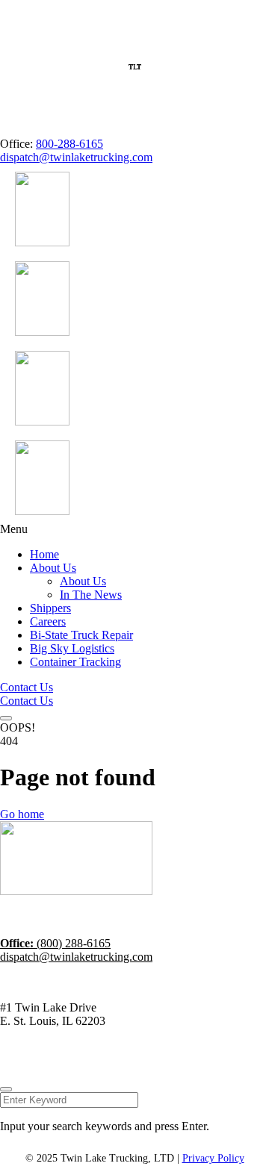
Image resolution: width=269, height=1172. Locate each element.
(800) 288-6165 (55, 943)
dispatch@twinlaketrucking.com (76, 157)
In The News (91, 594)
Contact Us (26, 687)
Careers (48, 621)
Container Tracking (75, 661)
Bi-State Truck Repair (81, 635)
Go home (22, 814)
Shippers (50, 608)
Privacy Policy (160, 1059)
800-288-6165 (69, 143)
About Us (53, 567)
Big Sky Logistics (72, 648)
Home (44, 554)
